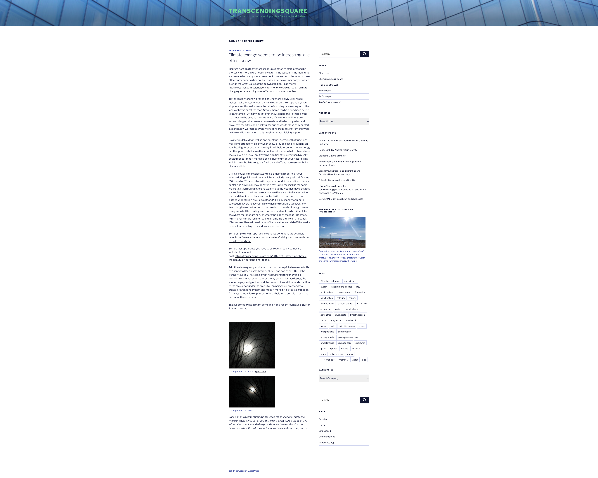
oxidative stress (347, 326)
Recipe (344, 348)
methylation (352, 320)
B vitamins (360, 292)
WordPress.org (326, 442)
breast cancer (344, 292)
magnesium (336, 320)
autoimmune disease (341, 286)
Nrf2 (332, 326)
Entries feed (325, 430)
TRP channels (327, 359)
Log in (322, 425)
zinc (364, 359)
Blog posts (324, 73)
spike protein (336, 354)
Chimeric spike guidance (331, 79)
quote (323, 348)
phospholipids (327, 331)
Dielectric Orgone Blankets (332, 155)
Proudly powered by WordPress (243, 470)
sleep (323, 354)
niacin (323, 326)
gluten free (325, 314)
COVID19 (362, 303)
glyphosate (340, 314)
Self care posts (326, 96)
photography (344, 331)
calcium (341, 298)
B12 (358, 286)
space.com (260, 371)
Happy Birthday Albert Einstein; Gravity (338, 150)
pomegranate (327, 337)
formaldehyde (351, 309)
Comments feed (327, 436)
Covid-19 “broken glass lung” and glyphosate (341, 199)
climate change (345, 303)
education (325, 309)
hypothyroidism (357, 314)
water (355, 359)
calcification (326, 298)
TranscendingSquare (268, 10)
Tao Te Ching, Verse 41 (330, 102)
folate (337, 309)
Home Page (325, 90)
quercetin (360, 342)
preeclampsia (327, 342)
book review (326, 292)
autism (323, 286)
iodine (323, 320)
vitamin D (343, 359)
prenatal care (344, 342)
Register (323, 419)
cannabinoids (327, 303)
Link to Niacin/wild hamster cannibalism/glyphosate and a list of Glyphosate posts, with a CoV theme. (342, 189)
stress (350, 354)
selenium (356, 348)
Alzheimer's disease (330, 281)
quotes (333, 348)
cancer (352, 298)
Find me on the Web (329, 84)
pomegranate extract (348, 337)
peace (362, 326)
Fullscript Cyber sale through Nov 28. (337, 180)
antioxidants (350, 281)
